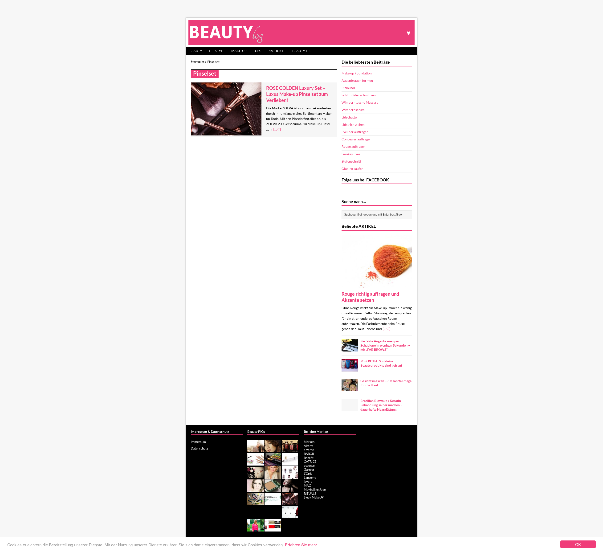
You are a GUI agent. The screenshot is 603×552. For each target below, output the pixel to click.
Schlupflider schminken (359, 95)
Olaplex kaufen (352, 169)
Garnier (309, 469)
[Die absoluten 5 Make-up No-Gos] (290, 516)
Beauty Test (302, 51)
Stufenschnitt (351, 161)
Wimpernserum (353, 110)
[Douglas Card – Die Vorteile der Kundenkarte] (273, 502)
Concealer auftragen (356, 139)
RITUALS (310, 493)
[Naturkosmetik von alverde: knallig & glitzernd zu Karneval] (255, 463)
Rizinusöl (348, 88)
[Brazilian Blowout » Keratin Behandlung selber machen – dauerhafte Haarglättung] (350, 408)
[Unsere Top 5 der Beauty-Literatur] (290, 476)
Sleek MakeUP (314, 497)
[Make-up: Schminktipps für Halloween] (255, 476)
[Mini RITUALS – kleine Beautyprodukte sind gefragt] (350, 369)
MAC (307, 485)
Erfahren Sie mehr (301, 545)
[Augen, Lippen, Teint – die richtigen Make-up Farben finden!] (273, 463)
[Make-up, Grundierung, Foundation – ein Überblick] (273, 489)
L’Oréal (308, 473)
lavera (308, 481)
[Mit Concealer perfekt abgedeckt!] (290, 463)
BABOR (309, 454)
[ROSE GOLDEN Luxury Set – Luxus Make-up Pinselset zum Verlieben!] (290, 502)
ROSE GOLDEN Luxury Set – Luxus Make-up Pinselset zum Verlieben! (297, 94)
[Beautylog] (301, 32)
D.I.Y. (257, 51)
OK (578, 544)
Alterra (309, 446)
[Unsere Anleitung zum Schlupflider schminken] (273, 450)
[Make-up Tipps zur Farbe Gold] (290, 450)
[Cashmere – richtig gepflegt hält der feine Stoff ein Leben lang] (255, 529)
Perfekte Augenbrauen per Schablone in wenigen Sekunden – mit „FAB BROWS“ (385, 345)
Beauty (195, 51)
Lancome (310, 477)
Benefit (309, 458)
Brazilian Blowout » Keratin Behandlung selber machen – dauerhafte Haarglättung (381, 405)
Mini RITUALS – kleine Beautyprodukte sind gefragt (381, 363)
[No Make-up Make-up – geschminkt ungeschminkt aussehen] (255, 450)
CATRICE (310, 461)
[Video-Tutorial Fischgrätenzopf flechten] (255, 489)
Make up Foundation (357, 73)
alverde (309, 450)
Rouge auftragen (354, 146)
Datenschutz (199, 448)
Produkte (276, 51)
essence (309, 465)
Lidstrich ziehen (353, 125)
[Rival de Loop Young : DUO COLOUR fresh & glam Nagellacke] (273, 529)
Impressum (198, 442)
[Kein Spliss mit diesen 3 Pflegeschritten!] (290, 489)
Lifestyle (216, 51)
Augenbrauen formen (357, 80)
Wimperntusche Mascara (360, 102)
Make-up (239, 51)
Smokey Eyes (351, 154)
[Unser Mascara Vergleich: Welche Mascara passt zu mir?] (255, 502)
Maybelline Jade (315, 489)
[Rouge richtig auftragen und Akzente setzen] (377, 285)
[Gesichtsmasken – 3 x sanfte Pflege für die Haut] (350, 389)
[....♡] (277, 129)
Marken (309, 442)
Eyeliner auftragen (355, 132)
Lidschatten (350, 117)
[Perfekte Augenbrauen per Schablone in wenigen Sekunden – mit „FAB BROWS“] (350, 349)
